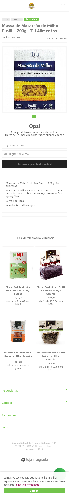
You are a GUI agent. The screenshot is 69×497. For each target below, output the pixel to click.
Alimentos (17, 19)
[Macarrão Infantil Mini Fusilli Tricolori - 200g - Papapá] (18, 277)
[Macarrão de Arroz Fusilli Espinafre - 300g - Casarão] (51, 343)
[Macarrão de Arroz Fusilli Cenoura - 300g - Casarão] (18, 342)
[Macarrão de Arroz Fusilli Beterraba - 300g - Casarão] (51, 277)
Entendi (34, 490)
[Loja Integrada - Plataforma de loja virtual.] (34, 460)
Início (6, 19)
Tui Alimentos (60, 38)
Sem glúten (31, 19)
